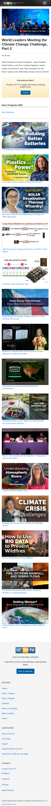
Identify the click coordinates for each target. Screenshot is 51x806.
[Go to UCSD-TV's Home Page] (14, 3)
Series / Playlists (8, 698)
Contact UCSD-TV (9, 769)
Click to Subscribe (25, 671)
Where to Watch (8, 713)
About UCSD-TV (8, 734)
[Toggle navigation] (44, 3)
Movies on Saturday (9, 708)
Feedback (5, 773)
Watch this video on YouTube (33, 31)
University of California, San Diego (15, 754)
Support (5, 744)
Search (4, 718)
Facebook (5, 779)
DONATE (25, 92)
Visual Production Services (12, 749)
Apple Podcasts (8, 790)
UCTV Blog (6, 739)
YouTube (5, 785)
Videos (4, 688)
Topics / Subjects (8, 693)
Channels (5, 703)
